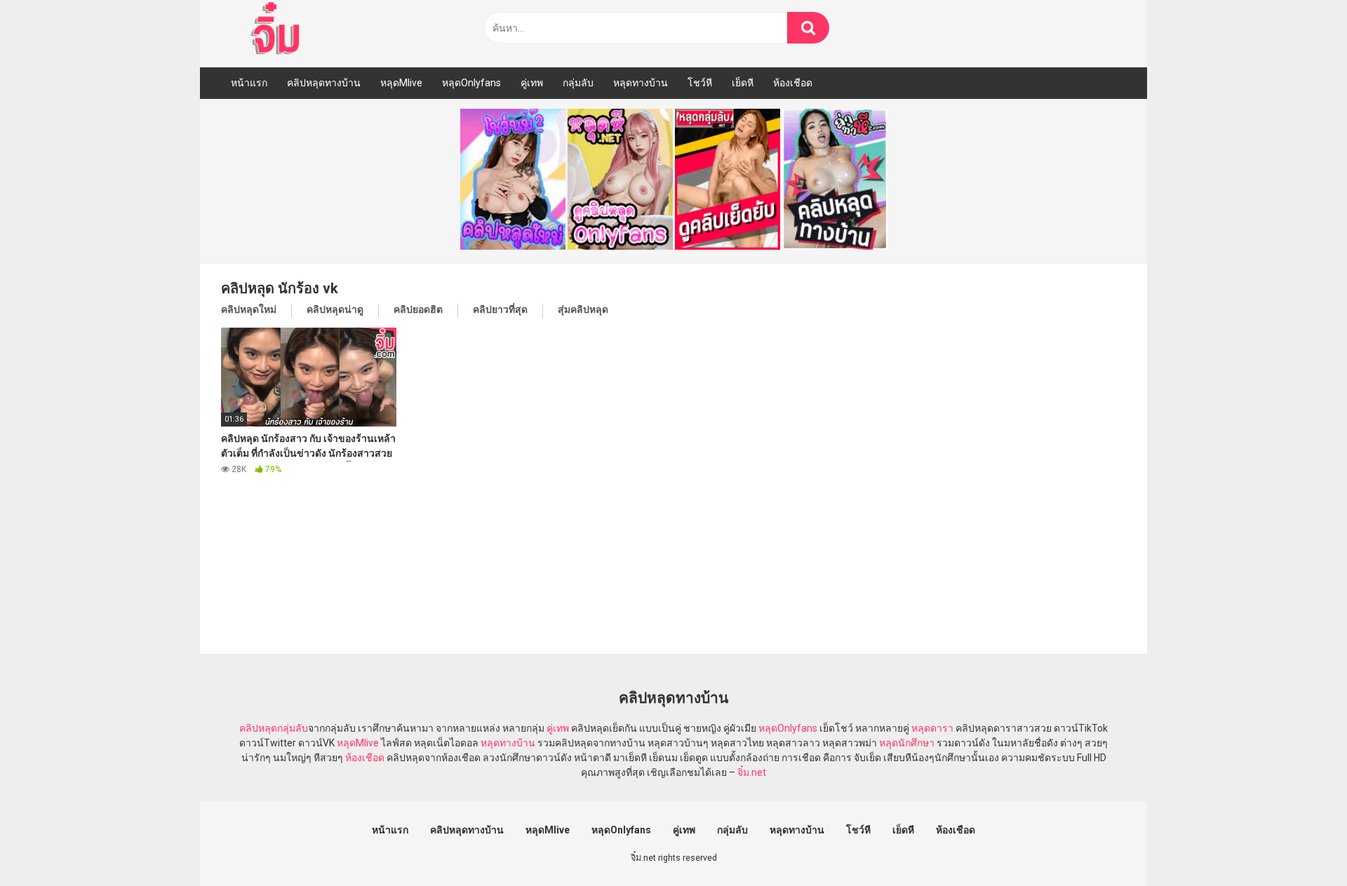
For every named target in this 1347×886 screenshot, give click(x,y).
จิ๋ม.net (751, 772)
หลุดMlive (401, 82)
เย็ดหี (742, 82)
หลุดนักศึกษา (906, 743)
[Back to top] (1300, 843)
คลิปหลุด (258, 728)
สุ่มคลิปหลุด (583, 309)
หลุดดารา (932, 728)
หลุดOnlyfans (471, 82)
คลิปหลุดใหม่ (248, 309)
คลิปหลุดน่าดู (335, 309)
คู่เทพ (532, 82)
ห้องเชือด (792, 82)
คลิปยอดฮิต (418, 309)
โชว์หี (700, 82)
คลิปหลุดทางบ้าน (324, 82)
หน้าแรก (249, 82)
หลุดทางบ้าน (640, 82)
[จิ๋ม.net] (277, 30)
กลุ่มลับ (578, 82)
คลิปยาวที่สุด (500, 309)
